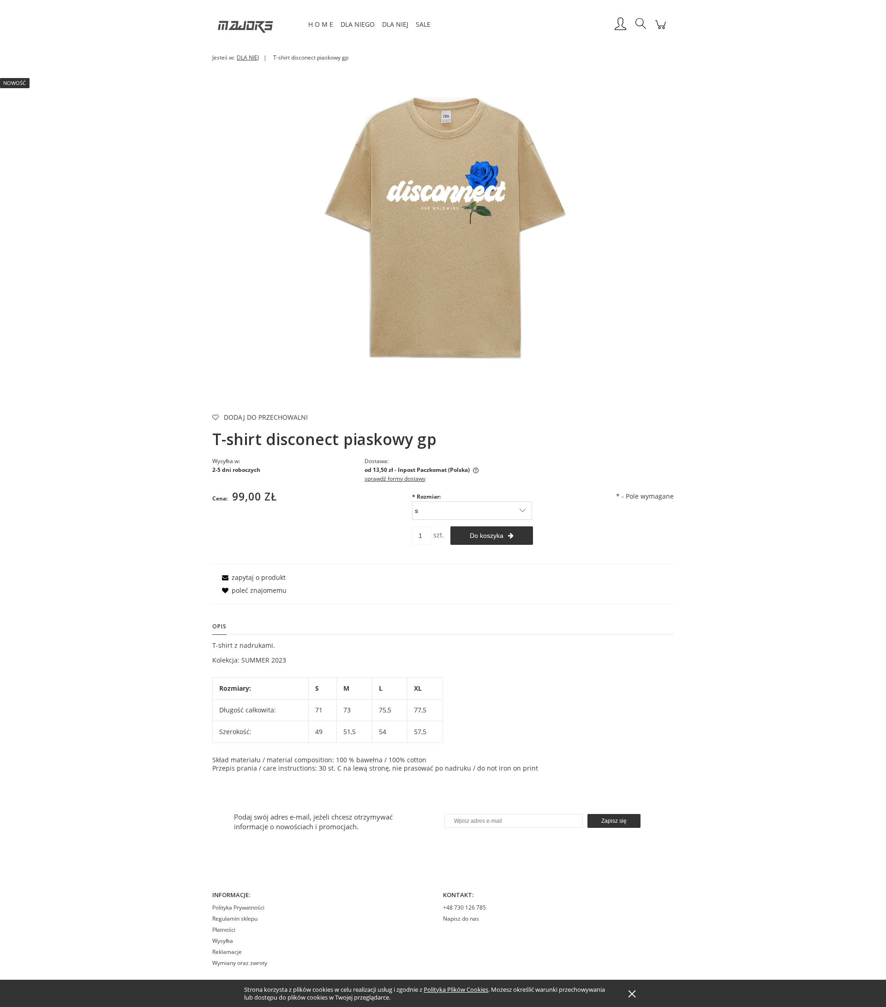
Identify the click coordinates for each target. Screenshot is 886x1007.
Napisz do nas (461, 919)
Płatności (223, 930)
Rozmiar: (426, 496)
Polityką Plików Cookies (456, 989)
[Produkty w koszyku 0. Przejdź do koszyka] (660, 29)
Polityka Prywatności (238, 907)
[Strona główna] (258, 24)
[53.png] (443, 225)
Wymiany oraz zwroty (239, 963)
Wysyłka (222, 941)
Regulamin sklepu (234, 919)
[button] (252, 577)
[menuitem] (321, 24)
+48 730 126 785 (464, 907)
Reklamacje (227, 952)
